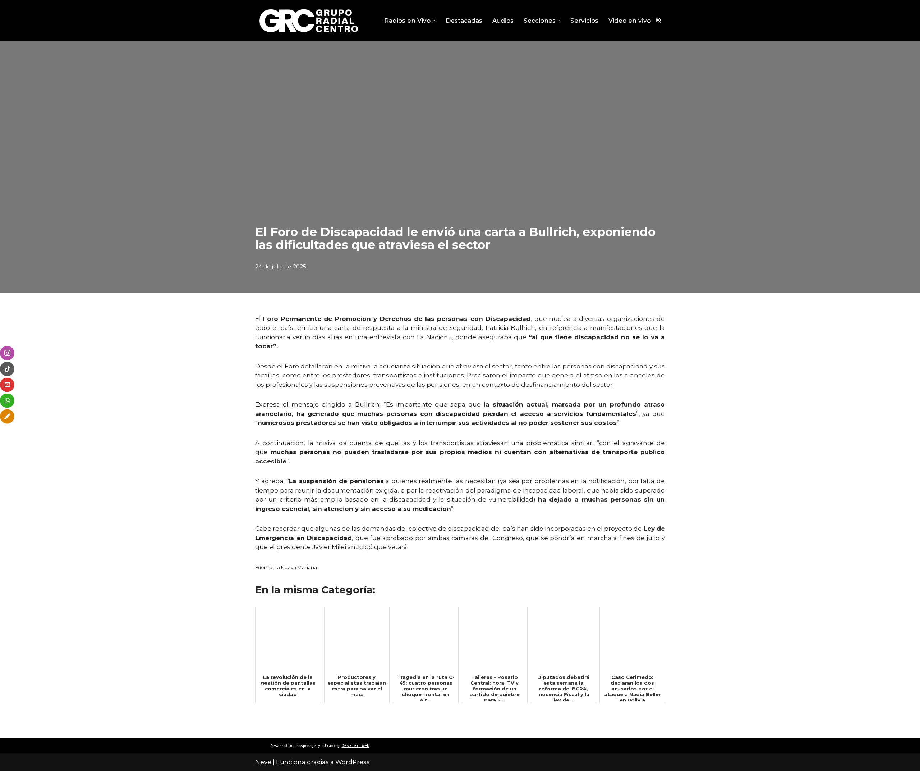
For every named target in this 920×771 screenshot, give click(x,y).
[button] (434, 20)
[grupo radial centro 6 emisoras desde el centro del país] (309, 20)
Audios (503, 20)
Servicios (584, 20)
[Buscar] (658, 20)
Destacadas (464, 20)
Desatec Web (355, 745)
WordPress (352, 762)
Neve (263, 762)
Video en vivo (629, 20)
